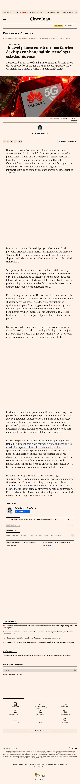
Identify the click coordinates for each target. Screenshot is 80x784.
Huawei (31, 535)
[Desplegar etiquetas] (72, 535)
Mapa (30, 766)
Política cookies (28, 764)
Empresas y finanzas (18, 33)
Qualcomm (23, 535)
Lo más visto (7, 651)
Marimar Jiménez (40, 134)
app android (65, 722)
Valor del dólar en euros (70, 12)
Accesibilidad (63, 764)
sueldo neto (64, 706)
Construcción (32, 39)
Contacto (14, 764)
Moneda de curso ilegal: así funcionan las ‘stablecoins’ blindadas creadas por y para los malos (41, 642)
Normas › (71, 525)
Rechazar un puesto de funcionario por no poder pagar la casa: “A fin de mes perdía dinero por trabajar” (37, 655)
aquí (49, 545)
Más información (11, 545)
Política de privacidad (53, 764)
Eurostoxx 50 (51, 12)
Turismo (55, 39)
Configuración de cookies (40, 764)
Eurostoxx (12, 675)
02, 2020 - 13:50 (42, 136)
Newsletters (39, 766)
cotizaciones (15, 722)
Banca (5, 39)
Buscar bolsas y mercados (13, 665)
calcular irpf (15, 706)
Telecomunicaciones (14, 39)
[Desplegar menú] (4, 19)
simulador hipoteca (39, 706)
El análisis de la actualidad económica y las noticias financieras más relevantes (33, 519)
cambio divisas (40, 714)
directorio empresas (65, 714)
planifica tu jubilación (15, 714)
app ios (40, 722)
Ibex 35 (5, 12)
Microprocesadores (12, 535)
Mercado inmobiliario (45, 39)
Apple (51, 535)
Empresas (58, 535)
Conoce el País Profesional (40, 731)
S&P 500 (18, 12)
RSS (34, 766)
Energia (24, 39)
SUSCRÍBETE (58, 26)
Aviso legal (21, 764)
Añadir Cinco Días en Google (68, 141)
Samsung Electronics (41, 535)
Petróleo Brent (34, 12)
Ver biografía (20, 511)
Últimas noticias (65, 39)
